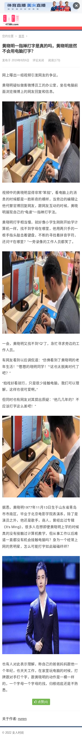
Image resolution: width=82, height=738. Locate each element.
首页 (21, 36)
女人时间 (18, 732)
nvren (22, 719)
